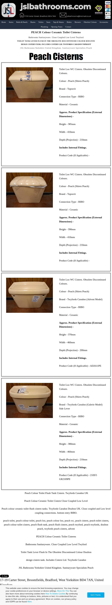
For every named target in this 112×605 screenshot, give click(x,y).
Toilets (40, 22)
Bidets (69, 22)
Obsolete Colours (90, 22)
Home (4, 22)
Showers (78, 22)
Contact (68, 27)
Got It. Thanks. (96, 595)
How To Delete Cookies (55, 594)
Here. (29, 601)
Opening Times (56, 27)
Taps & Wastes (58, 22)
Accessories (103, 22)
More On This (63, 591)
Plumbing (44, 27)
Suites (11, 22)
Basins (32, 22)
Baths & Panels (21, 22)
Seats (48, 22)
